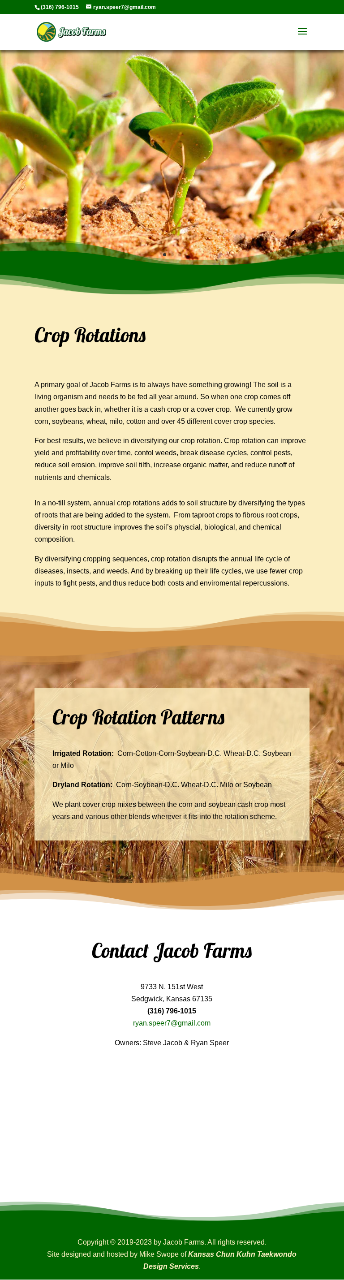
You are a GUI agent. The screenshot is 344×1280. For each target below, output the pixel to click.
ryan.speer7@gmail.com (172, 1023)
